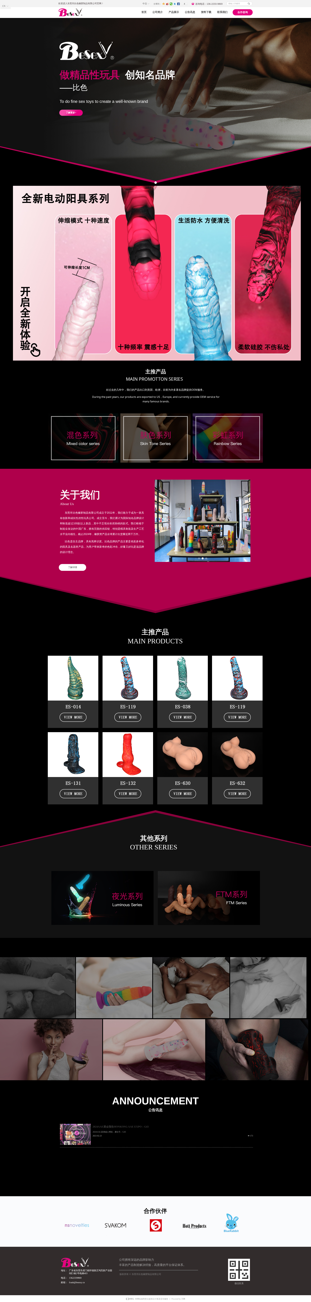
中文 (145, 3)
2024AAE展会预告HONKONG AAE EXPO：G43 (121, 1126)
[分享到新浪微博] (167, 4)
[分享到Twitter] (174, 4)
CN (3, 6)
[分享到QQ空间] (163, 4)
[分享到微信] (171, 4)
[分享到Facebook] (178, 4)
